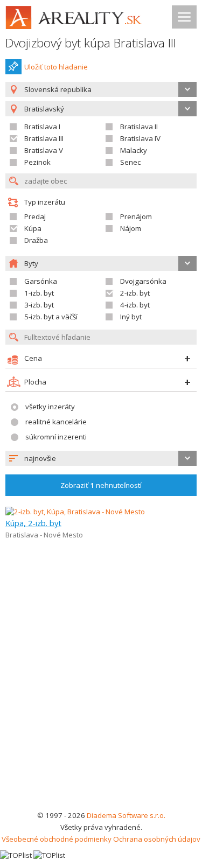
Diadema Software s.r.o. (126, 815)
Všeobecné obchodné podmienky (57, 839)
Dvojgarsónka (143, 281)
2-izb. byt (135, 293)
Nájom (130, 228)
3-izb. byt (39, 305)
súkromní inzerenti (56, 437)
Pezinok (37, 162)
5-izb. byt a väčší (51, 316)
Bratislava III (44, 138)
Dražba (36, 240)
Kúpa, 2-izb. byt (33, 523)
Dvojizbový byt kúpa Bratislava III (90, 42)
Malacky (133, 150)
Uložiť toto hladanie (56, 67)
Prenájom (136, 216)
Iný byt (131, 316)
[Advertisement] (101, 703)
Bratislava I (42, 126)
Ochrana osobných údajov (156, 839)
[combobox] (101, 89)
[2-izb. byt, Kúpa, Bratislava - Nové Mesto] (75, 511)
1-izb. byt (39, 293)
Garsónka (40, 281)
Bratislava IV (140, 138)
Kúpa (32, 228)
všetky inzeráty (50, 406)
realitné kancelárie (56, 421)
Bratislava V (43, 150)
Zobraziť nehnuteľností (101, 485)
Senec (130, 162)
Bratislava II (139, 126)
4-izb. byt (135, 305)
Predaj (35, 216)
